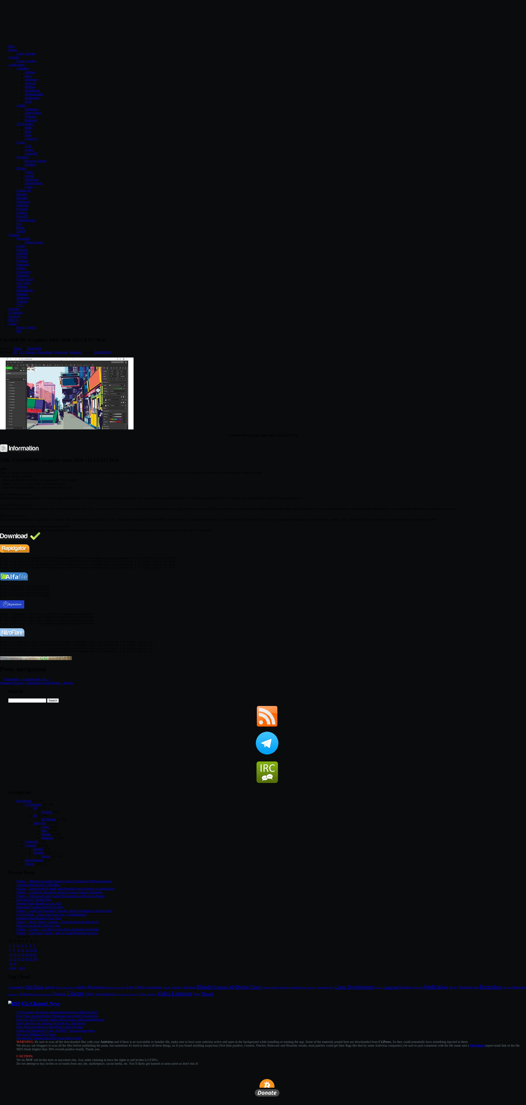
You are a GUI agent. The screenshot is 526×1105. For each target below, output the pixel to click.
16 (14, 954)
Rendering (13, 994)
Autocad (30, 83)
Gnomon (22, 261)
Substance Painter (43, 994)
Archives (14, 316)
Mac (44, 830)
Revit (28, 101)
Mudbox (30, 87)
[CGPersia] (36, 659)
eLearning (323, 987)
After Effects (135, 987)
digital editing (271, 987)
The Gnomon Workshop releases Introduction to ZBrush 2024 (56, 1012)
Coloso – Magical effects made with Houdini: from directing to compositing (65, 888)
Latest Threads (26, 53)
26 (27, 959)
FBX (332, 987)
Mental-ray (32, 179)
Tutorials (14, 235)
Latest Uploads (26, 61)
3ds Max (34, 986)
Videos (45, 856)
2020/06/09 (34, 348)
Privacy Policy (25, 327)
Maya (28, 76)
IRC (19, 331)
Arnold (29, 175)
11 (22, 950)
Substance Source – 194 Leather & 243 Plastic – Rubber (36, 683)
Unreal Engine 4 (125, 994)
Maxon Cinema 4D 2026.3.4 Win (38, 925)
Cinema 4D (224, 987)
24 (18, 959)
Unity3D (22, 216)
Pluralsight (23, 238)
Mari (28, 131)
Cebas (29, 187)
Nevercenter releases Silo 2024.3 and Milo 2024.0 (48, 1038)
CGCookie (23, 283)
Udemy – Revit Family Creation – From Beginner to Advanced (57, 922)
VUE (28, 146)
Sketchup (22, 205)
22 (10, 959)
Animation (154, 987)
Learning (30, 845)
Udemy (21, 268)
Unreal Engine (25, 220)
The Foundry (24, 124)
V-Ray (29, 172)
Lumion (21, 212)
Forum (12, 50)
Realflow (31, 164)
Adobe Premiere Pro (115, 987)
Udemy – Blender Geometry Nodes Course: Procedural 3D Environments (64, 881)
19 (27, 954)
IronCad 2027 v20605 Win (33, 899)
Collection (31, 841)
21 (35, 954)
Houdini (21, 198)
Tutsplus (21, 301)
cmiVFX (22, 253)
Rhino (20, 227)
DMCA (13, 320)
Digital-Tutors (34, 242)
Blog (11, 46)
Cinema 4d (23, 190)
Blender (21, 194)
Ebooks (38, 849)
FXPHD (22, 257)
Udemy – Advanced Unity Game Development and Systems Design (60, 896)
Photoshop (31, 109)
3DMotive (23, 275)
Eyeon (20, 142)
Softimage (31, 79)
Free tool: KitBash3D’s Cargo (35, 1034)
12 (27, 950)
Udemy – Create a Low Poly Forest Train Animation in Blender (57, 929)
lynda (429, 987)
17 (18, 954)
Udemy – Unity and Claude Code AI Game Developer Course (56, 933)
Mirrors (453, 987)
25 (22, 959)
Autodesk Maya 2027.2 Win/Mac (38, 885)
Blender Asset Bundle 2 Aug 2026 (38, 903)
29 (10, 963)
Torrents (13, 57)
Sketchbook (32, 90)
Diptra (18, 348)
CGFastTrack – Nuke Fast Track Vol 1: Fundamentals (51, 914)
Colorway (31, 138)
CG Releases (27, 352)
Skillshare (22, 298)
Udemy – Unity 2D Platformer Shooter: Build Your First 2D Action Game (64, 911)
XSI (19, 224)
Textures (13, 309)
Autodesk (22, 68)
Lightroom (417, 987)
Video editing (147, 994)
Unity (90, 994)
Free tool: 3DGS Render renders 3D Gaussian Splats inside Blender (60, 1019)
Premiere (30, 116)
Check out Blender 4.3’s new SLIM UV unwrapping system (55, 1030)
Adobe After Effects (65, 987)
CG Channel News (41, 1003)
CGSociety (23, 272)
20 (31, 954)
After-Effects (33, 113)
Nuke (28, 135)
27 (31, 959)
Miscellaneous (34, 860)
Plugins (21, 168)
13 (31, 950)
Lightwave (23, 201)
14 (35, 950)
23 (14, 959)
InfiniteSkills (24, 290)
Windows (75, 352)
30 (14, 963)
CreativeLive (24, 279)
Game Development (354, 986)
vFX (136, 994)
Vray (196, 994)
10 (18, 950)
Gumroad (22, 264)
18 (22, 954)
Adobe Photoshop (90, 987)
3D (35, 815)
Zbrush (21, 231)
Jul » (22, 968)
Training (59, 994)
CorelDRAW (102, 352)
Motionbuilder (34, 94)
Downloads (45, 352)
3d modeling (16, 987)
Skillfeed (22, 294)
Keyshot (21, 209)
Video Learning (174, 993)
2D (16, 352)
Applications (16, 64)
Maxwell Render (35, 161)
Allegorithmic (34, 183)
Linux (45, 826)
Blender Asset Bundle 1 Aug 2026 (38, 918)
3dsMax (30, 72)
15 (10, 954)
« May (12, 968)
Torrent (29, 863)
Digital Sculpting (308, 987)
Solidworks (32, 98)
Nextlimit (22, 157)
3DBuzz (21, 286)
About (12, 323)
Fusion (29, 150)
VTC (19, 305)
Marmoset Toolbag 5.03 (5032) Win (39, 907)
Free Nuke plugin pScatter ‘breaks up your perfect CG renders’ (57, 1016)
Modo (28, 127)
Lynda (20, 246)
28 (35, 959)
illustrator (31, 120)
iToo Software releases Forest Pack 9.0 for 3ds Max (49, 1027)
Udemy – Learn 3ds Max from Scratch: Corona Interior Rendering (59, 892)
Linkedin (22, 249)
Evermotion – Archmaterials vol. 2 (26, 679)
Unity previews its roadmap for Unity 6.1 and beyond (51, 1023)
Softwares (60, 352)
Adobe (20, 105)
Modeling (465, 987)
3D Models (15, 312)
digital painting (289, 987)
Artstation (176, 987)
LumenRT (31, 153)
